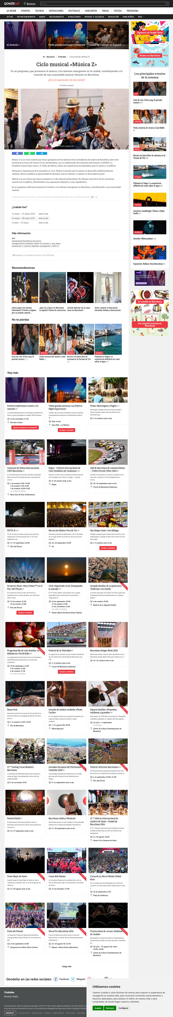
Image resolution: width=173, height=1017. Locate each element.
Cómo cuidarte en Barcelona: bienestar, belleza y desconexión (108, 309)
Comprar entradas (66, 430)
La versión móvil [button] (24, 1013)
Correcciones (70, 1013)
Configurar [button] (123, 1008)
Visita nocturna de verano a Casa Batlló (148, 127)
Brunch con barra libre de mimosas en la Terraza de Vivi (79, 359)
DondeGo (76, 1008)
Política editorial (58, 1013)
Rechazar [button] (110, 1008)
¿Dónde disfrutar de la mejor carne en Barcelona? (78, 309)
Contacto (47, 1013)
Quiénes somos (37, 1013)
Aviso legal (81, 1013)
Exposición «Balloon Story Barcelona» (148, 263)
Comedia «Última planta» (143, 238)
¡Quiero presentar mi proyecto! (25, 427)
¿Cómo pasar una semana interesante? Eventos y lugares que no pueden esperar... (24, 310)
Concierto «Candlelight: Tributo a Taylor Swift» (149, 212)
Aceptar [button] (98, 1008)
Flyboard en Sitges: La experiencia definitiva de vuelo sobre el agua (107, 359)
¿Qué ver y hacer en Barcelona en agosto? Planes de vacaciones (52, 309)
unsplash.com (69, 146)
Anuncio (10, 1013)
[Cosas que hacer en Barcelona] (11, 3)
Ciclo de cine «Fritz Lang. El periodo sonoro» (23, 357)
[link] (17, 153)
